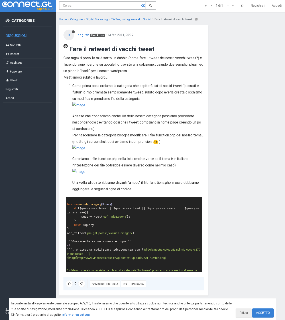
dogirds (83, 35)
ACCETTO (263, 312)
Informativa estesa (75, 314)
